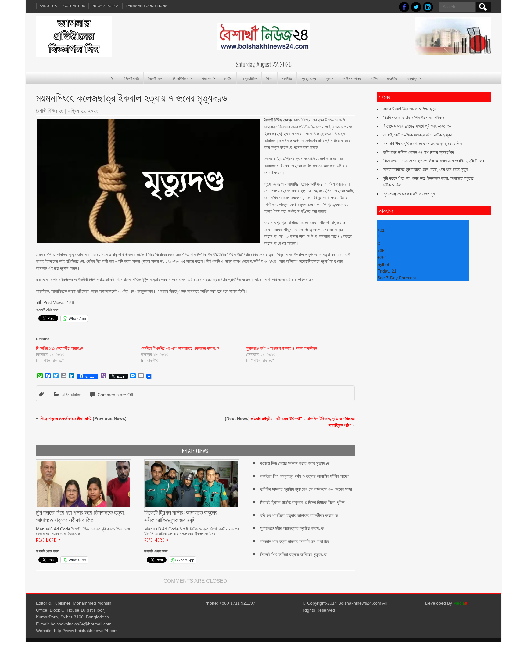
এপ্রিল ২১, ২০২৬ (83, 111)
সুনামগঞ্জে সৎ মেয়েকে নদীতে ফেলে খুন (409, 193)
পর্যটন (374, 78)
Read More (46, 540)
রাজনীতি (392, 78)
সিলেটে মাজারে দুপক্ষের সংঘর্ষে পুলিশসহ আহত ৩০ (417, 126)
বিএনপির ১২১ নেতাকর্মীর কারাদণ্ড (59, 348)
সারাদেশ (206, 78)
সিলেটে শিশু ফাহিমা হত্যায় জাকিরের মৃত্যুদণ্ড (293, 554)
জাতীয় (228, 78)
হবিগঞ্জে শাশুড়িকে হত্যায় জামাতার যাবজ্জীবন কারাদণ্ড (299, 515)
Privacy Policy (105, 6)
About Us (48, 6)
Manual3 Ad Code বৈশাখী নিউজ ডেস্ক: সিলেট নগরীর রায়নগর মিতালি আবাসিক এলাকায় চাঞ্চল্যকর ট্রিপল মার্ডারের (191, 531)
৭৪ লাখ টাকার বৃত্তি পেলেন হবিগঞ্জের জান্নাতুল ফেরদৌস (422, 143)
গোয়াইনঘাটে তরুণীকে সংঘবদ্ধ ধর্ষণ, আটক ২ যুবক (417, 134)
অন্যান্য (412, 78)
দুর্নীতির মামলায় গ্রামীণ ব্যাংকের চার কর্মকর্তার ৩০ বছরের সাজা (306, 489)
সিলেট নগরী (131, 78)
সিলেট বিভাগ (180, 78)
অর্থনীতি (287, 78)
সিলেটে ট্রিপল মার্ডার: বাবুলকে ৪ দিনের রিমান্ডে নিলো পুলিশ (302, 502)
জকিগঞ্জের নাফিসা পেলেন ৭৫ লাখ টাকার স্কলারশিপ (418, 152)
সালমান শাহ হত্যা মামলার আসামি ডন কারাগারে (294, 541)
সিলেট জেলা (155, 78)
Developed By (446, 603)
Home (110, 78)
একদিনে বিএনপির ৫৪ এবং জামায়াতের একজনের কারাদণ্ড (180, 348)
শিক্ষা (269, 78)
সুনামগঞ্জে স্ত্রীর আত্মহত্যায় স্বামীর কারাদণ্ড (292, 528)
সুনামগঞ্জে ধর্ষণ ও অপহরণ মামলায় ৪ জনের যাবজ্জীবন (281, 348)
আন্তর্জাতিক (249, 78)
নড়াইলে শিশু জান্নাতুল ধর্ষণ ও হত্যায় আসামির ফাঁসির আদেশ (304, 476)
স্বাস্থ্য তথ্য (308, 78)
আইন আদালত (352, 78)
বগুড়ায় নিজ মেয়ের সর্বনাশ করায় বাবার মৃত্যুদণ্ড (294, 463)
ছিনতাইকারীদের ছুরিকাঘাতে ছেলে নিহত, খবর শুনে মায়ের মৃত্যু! (426, 169)
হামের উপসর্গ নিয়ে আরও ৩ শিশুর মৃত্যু (409, 109)
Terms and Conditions (146, 6)
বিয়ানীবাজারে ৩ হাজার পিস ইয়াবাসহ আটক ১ (414, 117)
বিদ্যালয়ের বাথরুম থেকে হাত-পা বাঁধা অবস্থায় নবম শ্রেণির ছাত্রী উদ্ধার (433, 160)
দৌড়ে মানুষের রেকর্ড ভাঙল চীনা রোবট (65, 418)
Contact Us (74, 6)
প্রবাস (329, 78)
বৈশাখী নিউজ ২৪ (49, 111)
